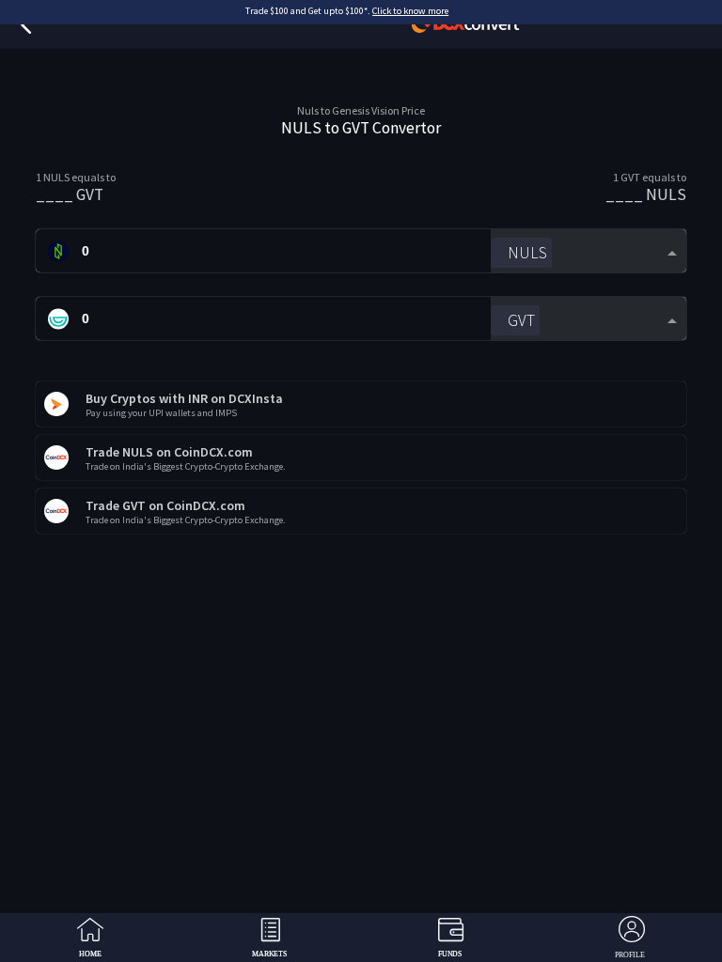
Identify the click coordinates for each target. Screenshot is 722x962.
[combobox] (588, 251)
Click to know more (410, 11)
